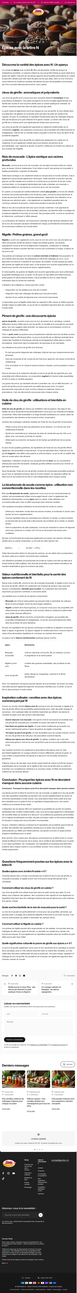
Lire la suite (6, 1109)
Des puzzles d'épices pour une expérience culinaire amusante (63, 1101)
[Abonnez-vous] (41, 1215)
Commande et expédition (42, 1175)
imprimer (41, 1194)
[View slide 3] (39, 1149)
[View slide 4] (42, 1149)
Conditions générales (40, 1289)
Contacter (64, 1289)
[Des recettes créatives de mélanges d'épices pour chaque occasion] (13, 1079)
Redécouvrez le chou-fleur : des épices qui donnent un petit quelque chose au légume (21, 989)
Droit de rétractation (15, 1289)
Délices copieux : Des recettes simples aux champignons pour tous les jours (38, 1102)
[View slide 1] (35, 1149)
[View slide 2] (37, 1149)
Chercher (41, 1171)
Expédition (49, 1289)
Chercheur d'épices (28, 1174)
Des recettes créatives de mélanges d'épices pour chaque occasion (13, 1101)
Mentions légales (57, 1289)
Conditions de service (59, 1045)
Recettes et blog (28, 1178)
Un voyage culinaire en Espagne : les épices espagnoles (51, 989)
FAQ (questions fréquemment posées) (42, 1181)
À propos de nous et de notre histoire (28, 1167)
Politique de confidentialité (38, 1045)
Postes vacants (27, 1183)
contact (40, 1168)
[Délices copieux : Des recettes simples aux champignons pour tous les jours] (38, 1079)
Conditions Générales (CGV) (41, 1189)
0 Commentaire (24, 42)
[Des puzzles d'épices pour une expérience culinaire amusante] (63, 1079)
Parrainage (27, 1187)
